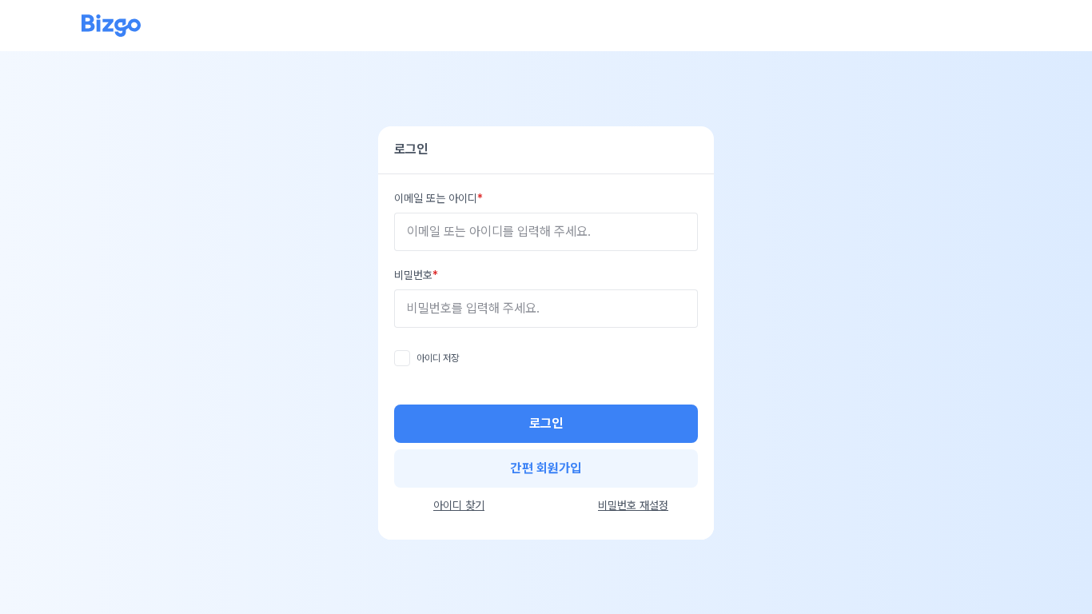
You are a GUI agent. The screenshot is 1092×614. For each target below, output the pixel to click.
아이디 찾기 (458, 505)
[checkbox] (402, 358)
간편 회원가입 (546, 468)
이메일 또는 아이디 (435, 198)
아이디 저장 (437, 358)
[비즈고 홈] (111, 25)
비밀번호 (413, 275)
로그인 (546, 423)
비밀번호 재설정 (633, 505)
